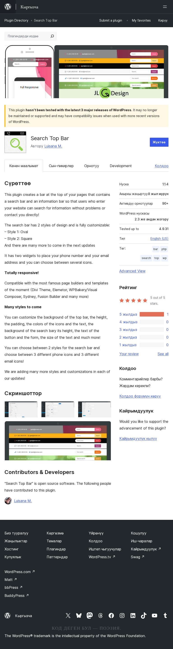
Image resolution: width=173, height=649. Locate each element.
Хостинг (12, 549)
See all (163, 354)
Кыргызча (23, 616)
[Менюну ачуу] (166, 6)
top (157, 258)
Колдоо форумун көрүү (140, 396)
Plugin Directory (16, 20)
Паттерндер (57, 557)
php (164, 249)
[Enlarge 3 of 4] (105, 407)
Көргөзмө (55, 533)
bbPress (14, 587)
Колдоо (161, 166)
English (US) (159, 238)
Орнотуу (91, 166)
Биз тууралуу (16, 533)
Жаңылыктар (16, 541)
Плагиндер (56, 549)
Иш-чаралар (141, 541)
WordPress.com (20, 571)
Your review (129, 354)
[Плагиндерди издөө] (52, 36)
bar (155, 249)
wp (165, 258)
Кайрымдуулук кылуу (138, 438)
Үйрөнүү (96, 533)
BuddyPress (17, 595)
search (146, 258)
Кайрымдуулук (146, 549)
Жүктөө (159, 142)
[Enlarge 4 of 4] (105, 427)
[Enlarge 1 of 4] (31, 407)
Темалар (54, 541)
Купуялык (13, 557)
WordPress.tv (102, 557)
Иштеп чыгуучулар (105, 549)
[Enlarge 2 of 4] (68, 407)
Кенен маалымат (23, 166)
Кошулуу (138, 533)
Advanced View (132, 271)
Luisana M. (53, 146)
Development (121, 166)
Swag (138, 557)
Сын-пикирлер (61, 166)
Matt (11, 579)
